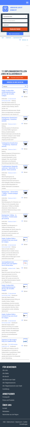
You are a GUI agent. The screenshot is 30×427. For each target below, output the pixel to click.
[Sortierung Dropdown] (26, 86)
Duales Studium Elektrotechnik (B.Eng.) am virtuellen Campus (10, 240)
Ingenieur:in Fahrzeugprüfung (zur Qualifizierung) (9, 340)
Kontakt (4, 408)
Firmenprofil (5, 397)
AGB (4, 422)
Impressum (18, 422)
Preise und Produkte (8, 400)
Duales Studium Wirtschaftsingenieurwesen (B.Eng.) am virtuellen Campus (8, 93)
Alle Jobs (5, 370)
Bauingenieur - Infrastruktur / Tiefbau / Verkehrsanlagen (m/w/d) (10, 193)
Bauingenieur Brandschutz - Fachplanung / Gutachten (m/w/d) (10, 119)
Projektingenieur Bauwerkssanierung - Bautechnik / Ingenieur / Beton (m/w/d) (10, 168)
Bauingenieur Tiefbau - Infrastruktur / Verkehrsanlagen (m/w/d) (9, 216)
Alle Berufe (5, 376)
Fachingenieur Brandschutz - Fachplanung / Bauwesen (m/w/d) (10, 144)
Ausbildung (5, 389)
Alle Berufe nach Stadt (8, 380)
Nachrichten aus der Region (10, 414)
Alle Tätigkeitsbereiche (9, 383)
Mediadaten (5, 411)
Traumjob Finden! (15, 29)
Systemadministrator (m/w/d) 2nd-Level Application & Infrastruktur (9, 263)
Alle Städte (5, 373)
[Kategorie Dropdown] (26, 16)
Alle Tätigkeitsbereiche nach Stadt (12, 386)
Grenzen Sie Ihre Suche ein (15, 82)
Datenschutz (10, 422)
